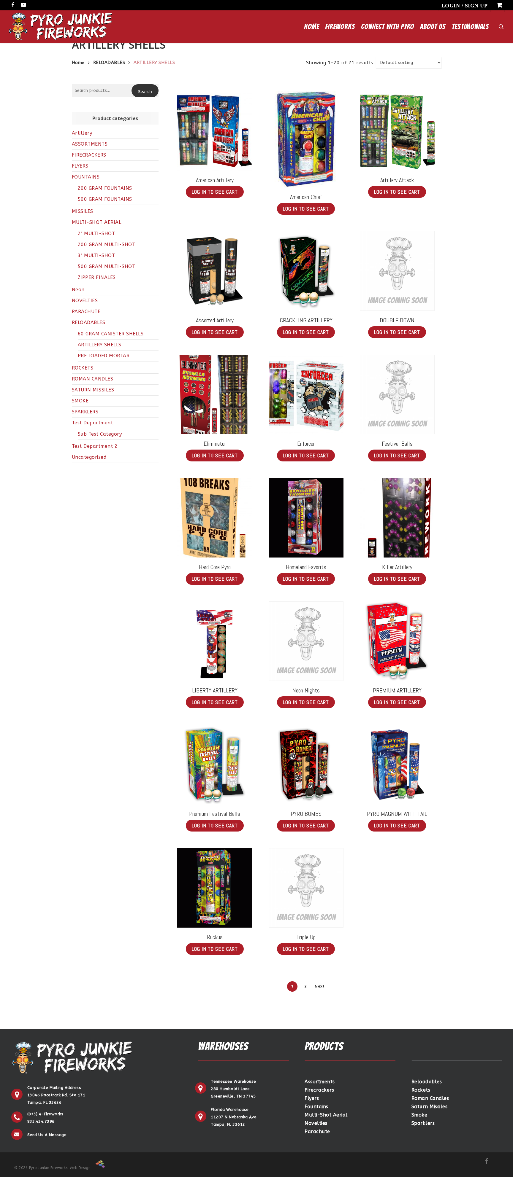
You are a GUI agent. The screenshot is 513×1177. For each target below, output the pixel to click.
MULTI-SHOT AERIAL (96, 222)
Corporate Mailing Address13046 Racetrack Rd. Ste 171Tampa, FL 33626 (56, 1095)
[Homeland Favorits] (306, 518)
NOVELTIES (85, 300)
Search (145, 91)
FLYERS (80, 166)
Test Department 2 (95, 446)
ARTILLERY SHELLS (99, 345)
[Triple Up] (306, 888)
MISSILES (82, 211)
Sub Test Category (100, 434)
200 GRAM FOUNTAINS (105, 188)
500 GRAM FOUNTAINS (105, 199)
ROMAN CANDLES (92, 379)
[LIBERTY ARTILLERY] (214, 641)
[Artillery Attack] (397, 131)
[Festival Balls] (397, 394)
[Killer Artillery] (397, 518)
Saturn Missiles (429, 1106)
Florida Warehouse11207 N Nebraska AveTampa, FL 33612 (233, 1117)
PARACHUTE (86, 311)
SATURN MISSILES (93, 390)
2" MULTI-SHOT (96, 233)
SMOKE (80, 401)
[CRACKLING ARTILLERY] (306, 271)
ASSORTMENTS (90, 144)
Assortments (320, 1081)
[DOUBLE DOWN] (397, 270)
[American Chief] (306, 139)
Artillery (82, 133)
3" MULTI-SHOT (96, 255)
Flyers (312, 1098)
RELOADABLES (109, 62)
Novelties (316, 1123)
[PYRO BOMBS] (306, 765)
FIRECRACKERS (89, 155)
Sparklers (423, 1123)
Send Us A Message (47, 1135)
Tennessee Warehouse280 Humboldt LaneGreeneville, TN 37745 (233, 1088)
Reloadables (426, 1081)
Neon (78, 289)
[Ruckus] (214, 888)
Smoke (419, 1115)
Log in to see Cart (215, 191)
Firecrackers (319, 1090)
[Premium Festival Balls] (214, 765)
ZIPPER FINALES (97, 277)
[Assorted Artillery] (214, 271)
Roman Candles (430, 1098)
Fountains (316, 1106)
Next (319, 986)
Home (78, 62)
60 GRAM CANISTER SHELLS (111, 334)
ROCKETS (83, 368)
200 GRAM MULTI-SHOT (106, 244)
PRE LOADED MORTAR (104, 356)
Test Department (92, 423)
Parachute (317, 1131)
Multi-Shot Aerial (326, 1115)
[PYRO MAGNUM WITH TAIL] (397, 765)
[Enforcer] (306, 394)
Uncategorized (89, 457)
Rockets (420, 1090)
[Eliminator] (214, 394)
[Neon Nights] (306, 641)
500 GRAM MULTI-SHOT (106, 266)
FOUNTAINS (86, 177)
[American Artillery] (214, 131)
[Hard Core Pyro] (214, 518)
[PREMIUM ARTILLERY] (397, 641)
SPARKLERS (85, 412)
